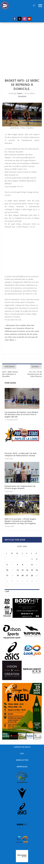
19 (18, 575)
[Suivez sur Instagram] (24, 19)
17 (7, 575)
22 (32, 575)
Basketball (22, 96)
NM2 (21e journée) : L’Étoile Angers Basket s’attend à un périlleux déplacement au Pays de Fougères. (20, 521)
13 (22, 570)
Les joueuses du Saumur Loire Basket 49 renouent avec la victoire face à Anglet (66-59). (21, 414)
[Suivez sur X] (20, 19)
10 (7, 570)
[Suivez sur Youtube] (29, 19)
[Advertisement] (22, 45)
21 (27, 575)
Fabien (19, 93)
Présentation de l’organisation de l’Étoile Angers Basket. (20, 487)
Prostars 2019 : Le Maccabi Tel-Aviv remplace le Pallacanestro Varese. (21, 454)
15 (32, 570)
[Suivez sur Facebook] (15, 19)
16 (37, 570)
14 (27, 570)
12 (18, 570)
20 (22, 575)
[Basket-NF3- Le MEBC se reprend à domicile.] (22, 114)
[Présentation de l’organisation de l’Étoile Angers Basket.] (22, 472)
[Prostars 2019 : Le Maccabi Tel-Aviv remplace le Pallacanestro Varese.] (22, 436)
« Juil (7, 591)
